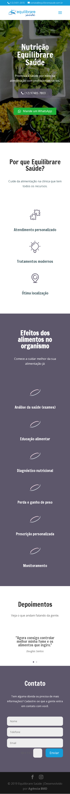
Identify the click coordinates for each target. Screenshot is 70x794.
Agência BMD (37, 789)
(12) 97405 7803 (35, 93)
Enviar (54, 753)
